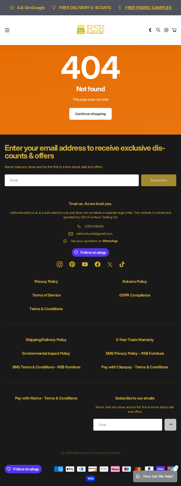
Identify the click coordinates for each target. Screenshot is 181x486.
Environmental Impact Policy (46, 353)
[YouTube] (85, 264)
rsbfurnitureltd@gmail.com (94, 233)
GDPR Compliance (134, 295)
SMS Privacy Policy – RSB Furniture (135, 353)
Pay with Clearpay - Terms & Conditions (134, 367)
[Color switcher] (150, 30)
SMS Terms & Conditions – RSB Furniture (46, 367)
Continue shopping (90, 114)
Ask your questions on (94, 241)
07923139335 (94, 226)
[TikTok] (121, 264)
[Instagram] (59, 265)
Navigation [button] (7, 30)
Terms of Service (46, 295)
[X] (109, 264)
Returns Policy (135, 281)
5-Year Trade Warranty (135, 339)
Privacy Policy (46, 281)
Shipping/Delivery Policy (46, 339)
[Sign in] (166, 30)
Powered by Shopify (106, 453)
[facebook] (98, 264)
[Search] (158, 30)
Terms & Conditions (46, 308)
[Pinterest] (72, 264)
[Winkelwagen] (174, 30)
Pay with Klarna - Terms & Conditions (46, 398)
